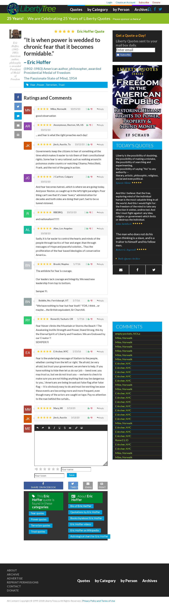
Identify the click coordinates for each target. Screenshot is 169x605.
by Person (121, 9)
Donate (156, 2)
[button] (37, 427)
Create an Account (125, 2)
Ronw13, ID (121, 440)
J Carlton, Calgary (63, 176)
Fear (32, 84)
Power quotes (39, 519)
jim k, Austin (60, 417)
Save (71, 474)
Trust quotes (38, 531)
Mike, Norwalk (58, 108)
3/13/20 (71, 408)
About (12, 570)
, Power (40, 84)
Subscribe (144, 2)
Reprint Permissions (22, 582)
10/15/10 (75, 108)
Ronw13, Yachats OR (61, 319)
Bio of (80, 505)
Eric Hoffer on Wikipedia (84, 530)
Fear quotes (37, 513)
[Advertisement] (137, 298)
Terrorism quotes (40, 525)
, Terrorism (51, 84)
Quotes (76, 9)
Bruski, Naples (61, 264)
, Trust (61, 84)
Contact (14, 586)
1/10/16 (76, 351)
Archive (13, 574)
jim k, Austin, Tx (62, 144)
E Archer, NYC (60, 351)
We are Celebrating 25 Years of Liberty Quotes (83, 18)
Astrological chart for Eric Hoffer (89, 536)
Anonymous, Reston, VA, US (68, 124)
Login (109, 2)
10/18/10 (45, 233)
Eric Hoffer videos (80, 524)
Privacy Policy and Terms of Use (98, 600)
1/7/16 (76, 264)
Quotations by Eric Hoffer (85, 512)
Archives (142, 9)
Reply (101, 109)
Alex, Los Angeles (62, 228)
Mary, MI (58, 408)
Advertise (15, 578)
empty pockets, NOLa (127, 333)
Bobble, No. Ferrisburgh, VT (53, 300)
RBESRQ (58, 212)
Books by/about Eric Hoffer (86, 518)
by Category (97, 9)
